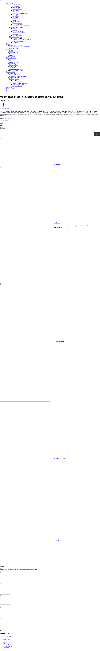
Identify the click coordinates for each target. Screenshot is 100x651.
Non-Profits (12, 67)
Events (8, 44)
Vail (10, 59)
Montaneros (15, 34)
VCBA (11, 51)
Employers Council (17, 86)
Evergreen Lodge (16, 10)
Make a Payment (13, 52)
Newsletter (12, 56)
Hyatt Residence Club (17, 41)
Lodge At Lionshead (17, 31)
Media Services (13, 66)
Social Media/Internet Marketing (20, 83)
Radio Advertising (16, 81)
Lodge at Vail (15, 14)
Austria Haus (15, 6)
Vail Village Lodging (14, 4)
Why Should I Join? (14, 74)
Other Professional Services (16, 70)
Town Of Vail (57, 164)
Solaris (14, 20)
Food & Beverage (13, 62)
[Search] (97, 134)
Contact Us (12, 53)
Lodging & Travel (13, 65)
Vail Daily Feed (8, 118)
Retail (10, 60)
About (7, 49)
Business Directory (11, 58)
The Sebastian (15, 17)
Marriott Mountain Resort (18, 32)
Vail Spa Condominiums (18, 35)
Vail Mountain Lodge (17, 23)
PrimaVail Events (13, 48)
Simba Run (15, 42)
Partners (11, 55)
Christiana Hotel (16, 7)
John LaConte (5, 108)
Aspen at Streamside (17, 38)
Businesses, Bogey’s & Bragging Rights (19, 46)
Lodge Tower (15, 16)
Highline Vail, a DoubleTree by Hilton (21, 39)
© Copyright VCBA (5, 639)
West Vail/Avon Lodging (15, 37)
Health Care (12, 63)
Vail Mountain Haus (17, 24)
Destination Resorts (17, 9)
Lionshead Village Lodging (16, 27)
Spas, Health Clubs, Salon (15, 69)
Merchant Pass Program (15, 77)
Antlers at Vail (16, 28)
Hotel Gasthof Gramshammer (19, 13)
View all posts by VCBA (6, 636)
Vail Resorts (57, 223)
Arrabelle (14, 30)
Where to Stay (9, 3)
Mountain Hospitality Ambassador (17, 76)
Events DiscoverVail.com (15, 45)
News (4, 643)
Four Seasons (15, 11)
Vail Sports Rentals (59, 341)
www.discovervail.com (18, 84)
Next (1, 125)
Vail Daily (15, 80)
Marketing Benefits (14, 79)
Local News (9, 87)
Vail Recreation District (60, 458)
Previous (2, 123)
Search (1, 131)
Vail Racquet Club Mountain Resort (21, 25)
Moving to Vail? (10, 88)
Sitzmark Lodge (16, 18)
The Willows (15, 21)
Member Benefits (10, 72)
